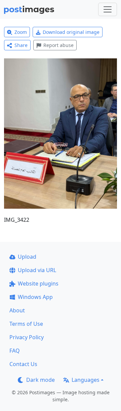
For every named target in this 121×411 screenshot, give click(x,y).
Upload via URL (37, 270)
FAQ (14, 350)
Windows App (35, 297)
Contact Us (23, 364)
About (17, 310)
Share (21, 45)
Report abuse (58, 45)
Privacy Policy (26, 337)
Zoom (20, 32)
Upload (27, 256)
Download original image (71, 32)
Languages (85, 379)
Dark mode (40, 379)
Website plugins (38, 283)
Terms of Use (26, 323)
